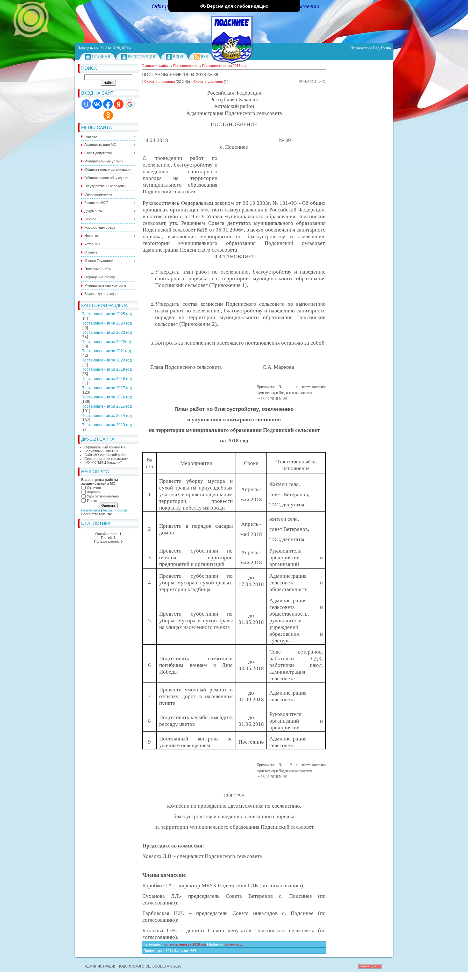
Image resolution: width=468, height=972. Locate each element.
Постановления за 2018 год (107, 378)
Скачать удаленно (208, 81)
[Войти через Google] (130, 104)
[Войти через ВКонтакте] (97, 104)
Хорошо (93, 492)
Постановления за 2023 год (107, 332)
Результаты (90, 510)
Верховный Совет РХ (101, 451)
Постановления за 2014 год (107, 415)
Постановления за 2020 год (107, 360)
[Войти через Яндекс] (119, 104)
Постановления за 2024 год (107, 323)
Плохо (92, 501)
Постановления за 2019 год (107, 369)
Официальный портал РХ (104, 447)
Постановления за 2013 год (107, 425)
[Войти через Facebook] (108, 104)
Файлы (164, 66)
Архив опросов (115, 510)
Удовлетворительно (103, 496)
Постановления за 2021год (106, 351)
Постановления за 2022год (106, 341)
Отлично (94, 488)
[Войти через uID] (86, 104)
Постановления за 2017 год (107, 388)
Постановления (185, 66)
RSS (204, 56)
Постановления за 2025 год (107, 314)
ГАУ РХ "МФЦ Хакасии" (103, 462)
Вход (178, 56)
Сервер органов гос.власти (106, 459)
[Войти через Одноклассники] (108, 115)
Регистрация (141, 56)
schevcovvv (234, 944)
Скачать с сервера (159, 81)
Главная (101, 56)
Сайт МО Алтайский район (105, 455)
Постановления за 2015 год (107, 406)
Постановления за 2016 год (107, 397)
